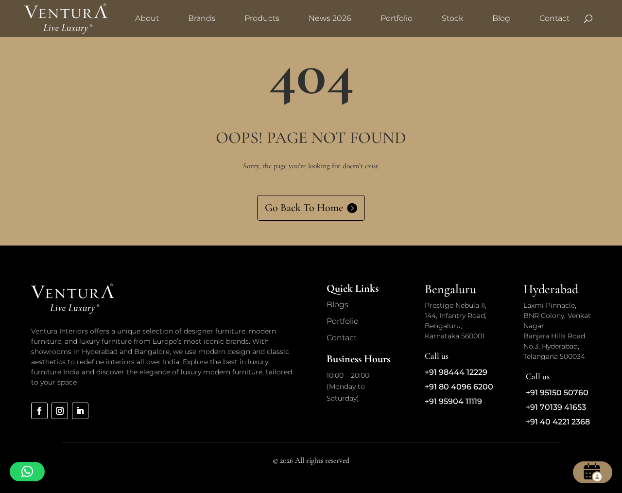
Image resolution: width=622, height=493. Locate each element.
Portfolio (396, 18)
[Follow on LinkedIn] (80, 411)
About (147, 18)
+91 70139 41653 (556, 407)
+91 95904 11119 (453, 401)
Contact (554, 18)
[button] (27, 471)
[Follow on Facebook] (39, 411)
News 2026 (330, 18)
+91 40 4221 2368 (558, 421)
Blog (501, 18)
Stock (452, 18)
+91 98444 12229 (456, 372)
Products (261, 18)
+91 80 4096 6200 (459, 386)
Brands (201, 18)
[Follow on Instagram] (60, 411)
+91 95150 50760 (557, 392)
